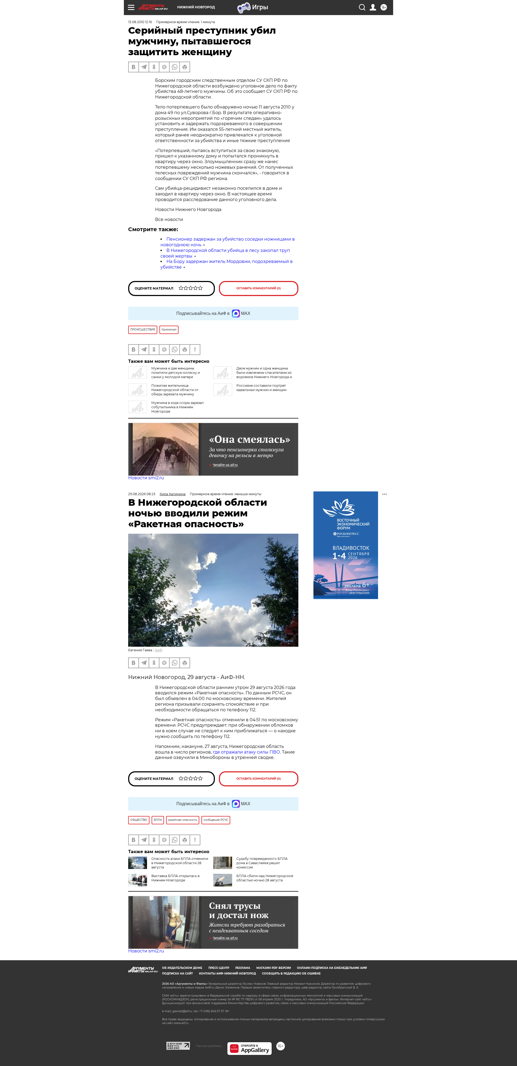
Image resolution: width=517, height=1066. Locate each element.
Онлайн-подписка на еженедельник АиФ (332, 968)
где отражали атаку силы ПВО (246, 752)
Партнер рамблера (208, 1045)
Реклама (242, 968)
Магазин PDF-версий (273, 968)
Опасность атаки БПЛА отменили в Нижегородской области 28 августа (179, 863)
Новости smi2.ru (146, 477)
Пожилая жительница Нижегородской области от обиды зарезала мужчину (174, 390)
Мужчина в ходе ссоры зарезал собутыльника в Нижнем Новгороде (177, 407)
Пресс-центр (218, 968)
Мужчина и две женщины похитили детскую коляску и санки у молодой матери (175, 372)
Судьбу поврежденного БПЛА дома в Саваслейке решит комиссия (262, 863)
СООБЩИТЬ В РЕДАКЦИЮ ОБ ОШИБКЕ (291, 973)
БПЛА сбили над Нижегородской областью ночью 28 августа (264, 878)
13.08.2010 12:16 (140, 22)
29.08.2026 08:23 (141, 494)
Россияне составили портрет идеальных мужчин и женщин (261, 388)
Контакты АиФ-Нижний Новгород (227, 973)
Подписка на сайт (177, 973)
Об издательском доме (182, 968)
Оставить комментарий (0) (258, 288)
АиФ (158, 650)
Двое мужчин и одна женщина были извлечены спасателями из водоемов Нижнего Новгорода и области (252, 374)
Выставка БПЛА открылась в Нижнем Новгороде (175, 878)
